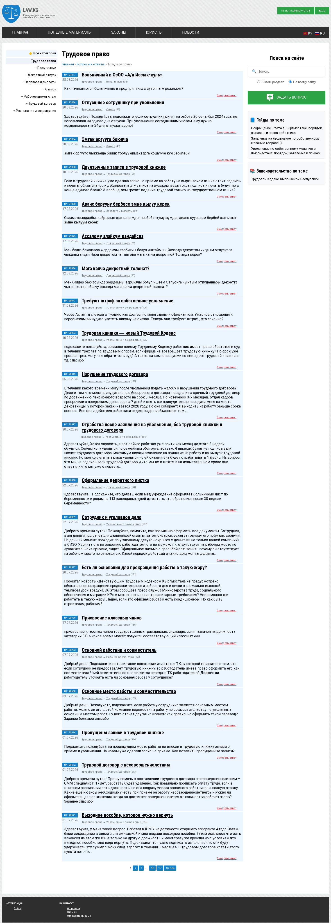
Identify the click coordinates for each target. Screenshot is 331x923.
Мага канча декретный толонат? (116, 268)
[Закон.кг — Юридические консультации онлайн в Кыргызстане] (29, 14)
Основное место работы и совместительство (129, 691)
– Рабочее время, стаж (38, 96)
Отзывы (72, 912)
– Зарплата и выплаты (39, 82)
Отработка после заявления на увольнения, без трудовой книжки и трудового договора (152, 427)
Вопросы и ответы (90, 64)
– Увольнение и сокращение (34, 111)
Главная (20, 32)
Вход (322, 10)
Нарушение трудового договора (115, 374)
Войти (17, 908)
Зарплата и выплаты (119, 210)
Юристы (154, 32)
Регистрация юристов (295, 10)
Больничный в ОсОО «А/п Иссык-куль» (122, 75)
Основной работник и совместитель (119, 650)
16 (152, 868)
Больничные (114, 81)
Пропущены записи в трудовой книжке (123, 732)
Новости (190, 32)
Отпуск (110, 109)
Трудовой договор (118, 174)
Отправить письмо (79, 915)
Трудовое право (43, 61)
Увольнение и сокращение (123, 307)
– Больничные (45, 68)
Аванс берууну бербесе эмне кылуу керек (126, 204)
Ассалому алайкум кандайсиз (112, 236)
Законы (118, 32)
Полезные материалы (70, 32)
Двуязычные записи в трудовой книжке (124, 167)
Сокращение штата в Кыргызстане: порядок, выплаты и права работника (287, 130)
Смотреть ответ (226, 95)
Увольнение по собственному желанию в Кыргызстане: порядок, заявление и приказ (285, 151)
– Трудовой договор (41, 103)
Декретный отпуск (118, 243)
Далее (170, 868)
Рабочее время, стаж (120, 657)
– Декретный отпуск (40, 75)
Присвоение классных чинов (112, 618)
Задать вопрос (291, 97)
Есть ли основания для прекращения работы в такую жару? (144, 567)
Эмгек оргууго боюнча (105, 139)
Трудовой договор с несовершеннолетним (126, 765)
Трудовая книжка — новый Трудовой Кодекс (129, 333)
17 (159, 868)
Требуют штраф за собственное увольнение (127, 301)
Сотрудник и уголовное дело (111, 517)
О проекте (73, 908)
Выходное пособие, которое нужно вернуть (127, 815)
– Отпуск (49, 89)
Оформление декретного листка (115, 480)
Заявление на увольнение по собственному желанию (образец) (285, 140)
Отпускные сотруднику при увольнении (123, 102)
